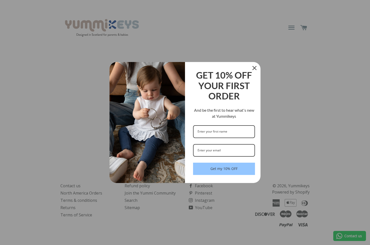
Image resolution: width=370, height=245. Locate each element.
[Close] (254, 68)
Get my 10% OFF (224, 168)
